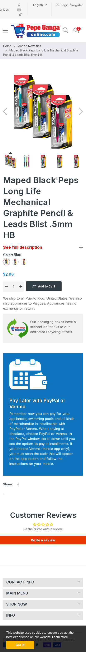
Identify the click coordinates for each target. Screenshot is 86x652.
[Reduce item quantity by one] (6, 286)
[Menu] (5, 30)
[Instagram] (19, 9)
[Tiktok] (20, 14)
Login (64, 5)
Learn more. (60, 637)
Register (77, 5)
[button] (66, 30)
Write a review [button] (43, 540)
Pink (24, 262)
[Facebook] (19, 5)
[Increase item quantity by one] (21, 286)
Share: (8, 484)
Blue (6, 262)
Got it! (20, 645)
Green (15, 262)
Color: (12, 254)
